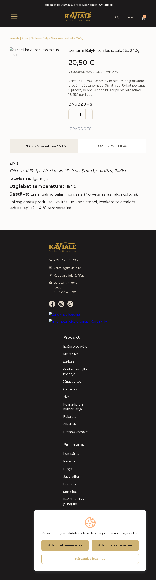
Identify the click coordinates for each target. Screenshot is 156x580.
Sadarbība (71, 476)
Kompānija (71, 453)
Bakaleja (69, 417)
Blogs (67, 469)
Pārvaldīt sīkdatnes (90, 559)
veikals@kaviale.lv (67, 268)
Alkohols (69, 424)
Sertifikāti (70, 492)
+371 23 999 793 (66, 260)
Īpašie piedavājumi (77, 346)
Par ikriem (71, 461)
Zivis (25, 38)
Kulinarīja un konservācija (73, 407)
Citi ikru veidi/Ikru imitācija (76, 372)
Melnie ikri (71, 354)
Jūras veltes (72, 381)
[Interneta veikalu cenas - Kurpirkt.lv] (78, 321)
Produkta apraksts (44, 146)
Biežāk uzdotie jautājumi (74, 502)
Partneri (69, 484)
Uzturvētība (112, 146)
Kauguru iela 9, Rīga (69, 275)
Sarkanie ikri (72, 362)
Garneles (70, 389)
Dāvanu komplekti (77, 432)
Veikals (15, 38)
